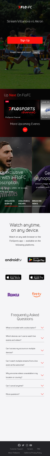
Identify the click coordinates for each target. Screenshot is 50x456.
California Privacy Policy (33, 453)
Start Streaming (21, 112)
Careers (30, 449)
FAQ (38, 449)
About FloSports (14, 453)
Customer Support (16, 449)
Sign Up (25, 40)
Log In (36, 52)
